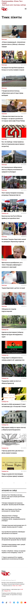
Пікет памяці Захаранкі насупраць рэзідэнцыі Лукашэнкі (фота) (13, 194)
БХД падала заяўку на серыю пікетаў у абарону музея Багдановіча (14, 429)
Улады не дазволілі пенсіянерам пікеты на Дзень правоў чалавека (12, 475)
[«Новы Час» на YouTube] (25, 602)
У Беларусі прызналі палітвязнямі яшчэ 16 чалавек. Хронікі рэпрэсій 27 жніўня (14, 526)
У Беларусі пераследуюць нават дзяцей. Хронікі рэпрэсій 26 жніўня (13, 545)
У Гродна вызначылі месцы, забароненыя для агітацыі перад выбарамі (12, 93)
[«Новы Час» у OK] (21, 602)
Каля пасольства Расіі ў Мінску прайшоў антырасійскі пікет (12, 217)
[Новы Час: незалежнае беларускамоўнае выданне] (8, 9)
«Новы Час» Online (16, 585)
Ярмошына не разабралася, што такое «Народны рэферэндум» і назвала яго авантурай (12, 265)
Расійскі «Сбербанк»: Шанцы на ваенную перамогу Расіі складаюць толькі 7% (13, 551)
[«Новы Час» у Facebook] (3, 602)
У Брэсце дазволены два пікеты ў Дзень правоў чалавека (12, 452)
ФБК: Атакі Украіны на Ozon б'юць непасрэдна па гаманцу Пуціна (11, 510)
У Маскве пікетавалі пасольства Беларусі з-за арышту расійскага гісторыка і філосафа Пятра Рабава (13, 119)
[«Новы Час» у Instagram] (10, 602)
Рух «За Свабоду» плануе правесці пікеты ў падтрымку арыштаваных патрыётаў (13, 144)
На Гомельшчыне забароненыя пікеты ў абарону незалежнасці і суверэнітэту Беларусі (12, 170)
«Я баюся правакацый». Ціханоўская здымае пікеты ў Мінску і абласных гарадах (13, 44)
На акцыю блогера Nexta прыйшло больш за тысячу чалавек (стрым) (13, 69)
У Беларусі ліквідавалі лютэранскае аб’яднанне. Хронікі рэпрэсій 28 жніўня (13, 503)
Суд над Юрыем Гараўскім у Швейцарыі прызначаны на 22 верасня (13, 532)
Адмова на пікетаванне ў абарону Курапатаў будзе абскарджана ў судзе (12, 334)
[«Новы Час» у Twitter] (18, 602)
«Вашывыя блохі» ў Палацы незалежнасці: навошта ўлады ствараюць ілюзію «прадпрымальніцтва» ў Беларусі (14, 518)
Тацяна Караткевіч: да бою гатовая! (13, 288)
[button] (25, 9)
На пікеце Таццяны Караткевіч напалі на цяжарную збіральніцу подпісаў (14, 240)
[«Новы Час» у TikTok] (6, 602)
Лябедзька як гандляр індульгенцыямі (9, 310)
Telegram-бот (7, 591)
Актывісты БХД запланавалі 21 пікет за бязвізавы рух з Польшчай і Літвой (14, 405)
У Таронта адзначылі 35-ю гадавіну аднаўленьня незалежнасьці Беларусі (13, 558)
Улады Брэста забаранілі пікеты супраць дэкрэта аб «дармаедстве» (13, 359)
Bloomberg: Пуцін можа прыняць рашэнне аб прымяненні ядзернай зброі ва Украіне (14, 538)
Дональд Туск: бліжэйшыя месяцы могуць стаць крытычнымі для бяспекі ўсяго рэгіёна (13, 496)
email (21, 589)
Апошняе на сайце (9, 490)
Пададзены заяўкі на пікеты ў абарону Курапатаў (11, 382)
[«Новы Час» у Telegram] (14, 602)
